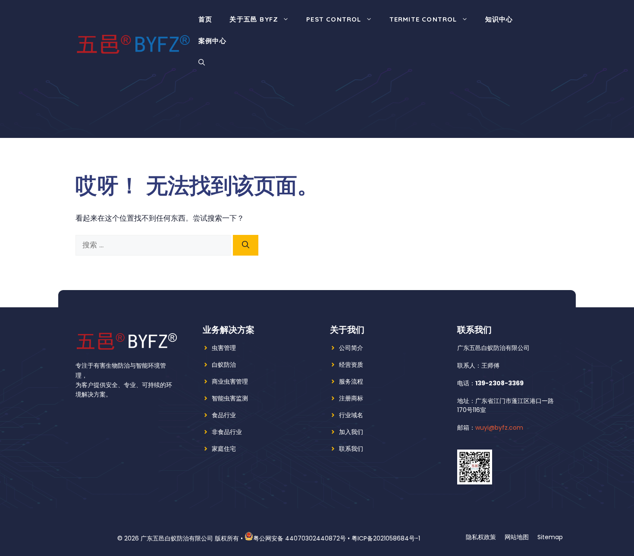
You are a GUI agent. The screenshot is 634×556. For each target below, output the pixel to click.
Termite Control (423, 19)
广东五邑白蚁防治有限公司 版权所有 (190, 538)
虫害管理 (224, 348)
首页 (205, 19)
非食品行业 (227, 432)
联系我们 (351, 448)
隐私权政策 (481, 537)
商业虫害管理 (230, 381)
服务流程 (351, 381)
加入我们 (351, 432)
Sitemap (550, 537)
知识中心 (499, 19)
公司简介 (351, 348)
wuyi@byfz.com (499, 427)
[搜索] (245, 245)
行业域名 (351, 415)
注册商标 (351, 398)
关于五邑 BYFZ (253, 19)
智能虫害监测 (230, 398)
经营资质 (351, 364)
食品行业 (224, 415)
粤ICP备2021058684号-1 (386, 538)
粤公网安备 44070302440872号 (299, 538)
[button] (201, 62)
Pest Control (333, 19)
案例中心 (212, 41)
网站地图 (517, 537)
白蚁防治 (224, 364)
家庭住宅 (224, 448)
